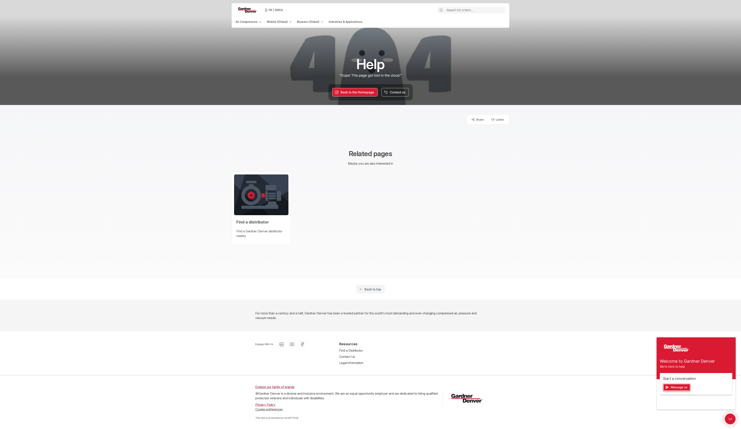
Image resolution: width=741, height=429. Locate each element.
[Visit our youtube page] (292, 344)
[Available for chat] (730, 419)
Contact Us (347, 357)
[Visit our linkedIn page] (281, 344)
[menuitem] (249, 22)
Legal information (351, 363)
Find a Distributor (351, 350)
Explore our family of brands (274, 387)
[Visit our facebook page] (302, 344)
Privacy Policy (265, 405)
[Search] (441, 10)
